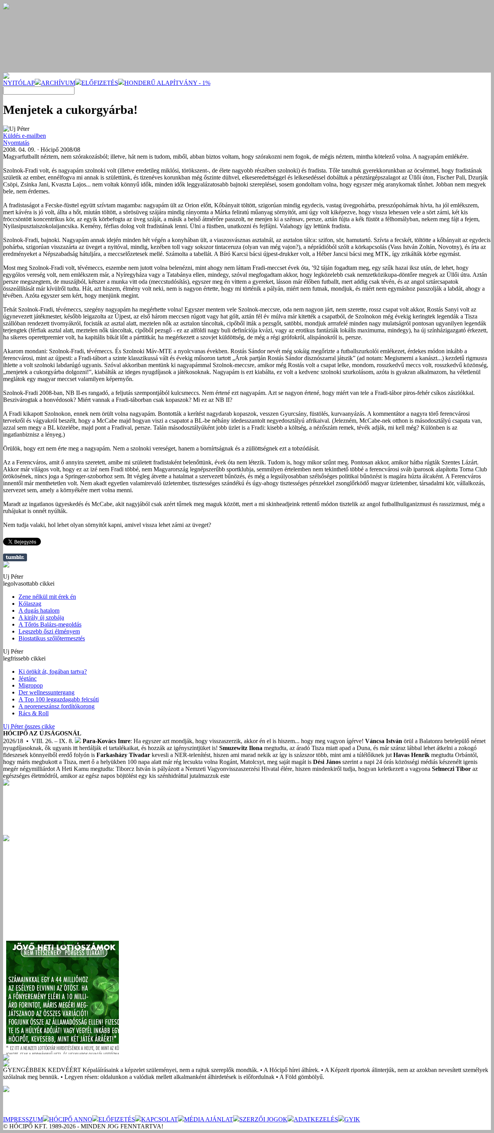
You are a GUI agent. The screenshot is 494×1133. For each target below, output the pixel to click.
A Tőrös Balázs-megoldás (50, 624)
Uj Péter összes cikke (29, 726)
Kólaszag (30, 603)
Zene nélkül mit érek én (47, 596)
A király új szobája (41, 617)
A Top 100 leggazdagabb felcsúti (59, 699)
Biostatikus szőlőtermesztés (52, 638)
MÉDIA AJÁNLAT (208, 1119)
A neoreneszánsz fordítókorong (57, 706)
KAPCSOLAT (159, 1119)
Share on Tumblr (15, 557)
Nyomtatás (16, 142)
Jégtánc (28, 678)
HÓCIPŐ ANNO (70, 1119)
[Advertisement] (61, 889)
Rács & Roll (34, 713)
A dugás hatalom (39, 610)
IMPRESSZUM (23, 1119)
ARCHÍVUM (58, 83)
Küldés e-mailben (24, 135)
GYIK (352, 1119)
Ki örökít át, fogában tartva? (53, 671)
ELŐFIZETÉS (99, 83)
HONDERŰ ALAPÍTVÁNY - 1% (167, 83)
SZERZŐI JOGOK (263, 1119)
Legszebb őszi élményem (49, 631)
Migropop (31, 685)
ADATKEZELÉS (316, 1119)
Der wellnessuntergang (46, 692)
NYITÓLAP (19, 83)
